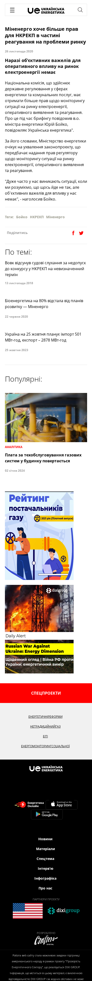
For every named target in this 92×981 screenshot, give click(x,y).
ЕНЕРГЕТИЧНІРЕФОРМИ (45, 717)
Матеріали (45, 848)
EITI (45, 736)
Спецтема (45, 858)
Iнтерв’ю (45, 868)
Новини (45, 839)
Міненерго (55, 217)
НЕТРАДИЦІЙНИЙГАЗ (45, 726)
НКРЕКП (37, 217)
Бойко (21, 217)
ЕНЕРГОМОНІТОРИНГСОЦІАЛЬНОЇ (45, 746)
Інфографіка (45, 878)
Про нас (45, 888)
